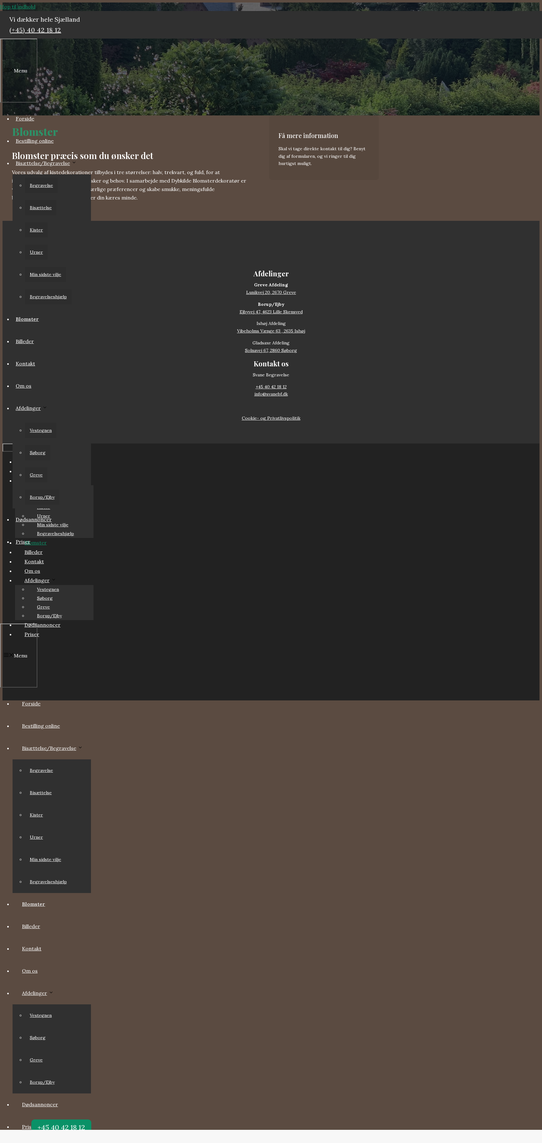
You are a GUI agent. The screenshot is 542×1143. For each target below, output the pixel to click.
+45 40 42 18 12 (61, 1127)
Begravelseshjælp (48, 297)
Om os (23, 386)
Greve (36, 475)
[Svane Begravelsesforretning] (36, 614)
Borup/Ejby (42, 497)
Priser (23, 542)
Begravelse (41, 185)
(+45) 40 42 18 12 (35, 30)
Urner (36, 252)
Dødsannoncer (34, 519)
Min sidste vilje (45, 274)
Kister (36, 230)
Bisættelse (41, 207)
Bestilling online (35, 141)
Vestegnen (41, 430)
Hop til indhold (17, 6)
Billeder (25, 341)
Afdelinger (28, 408)
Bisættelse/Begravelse (43, 163)
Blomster (27, 319)
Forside (25, 118)
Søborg (37, 452)
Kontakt (25, 363)
